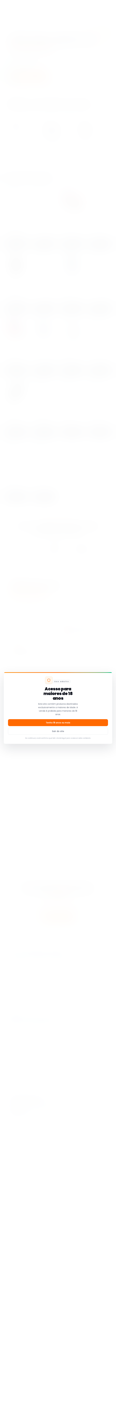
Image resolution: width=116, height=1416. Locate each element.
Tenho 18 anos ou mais (58, 722)
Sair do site (58, 731)
